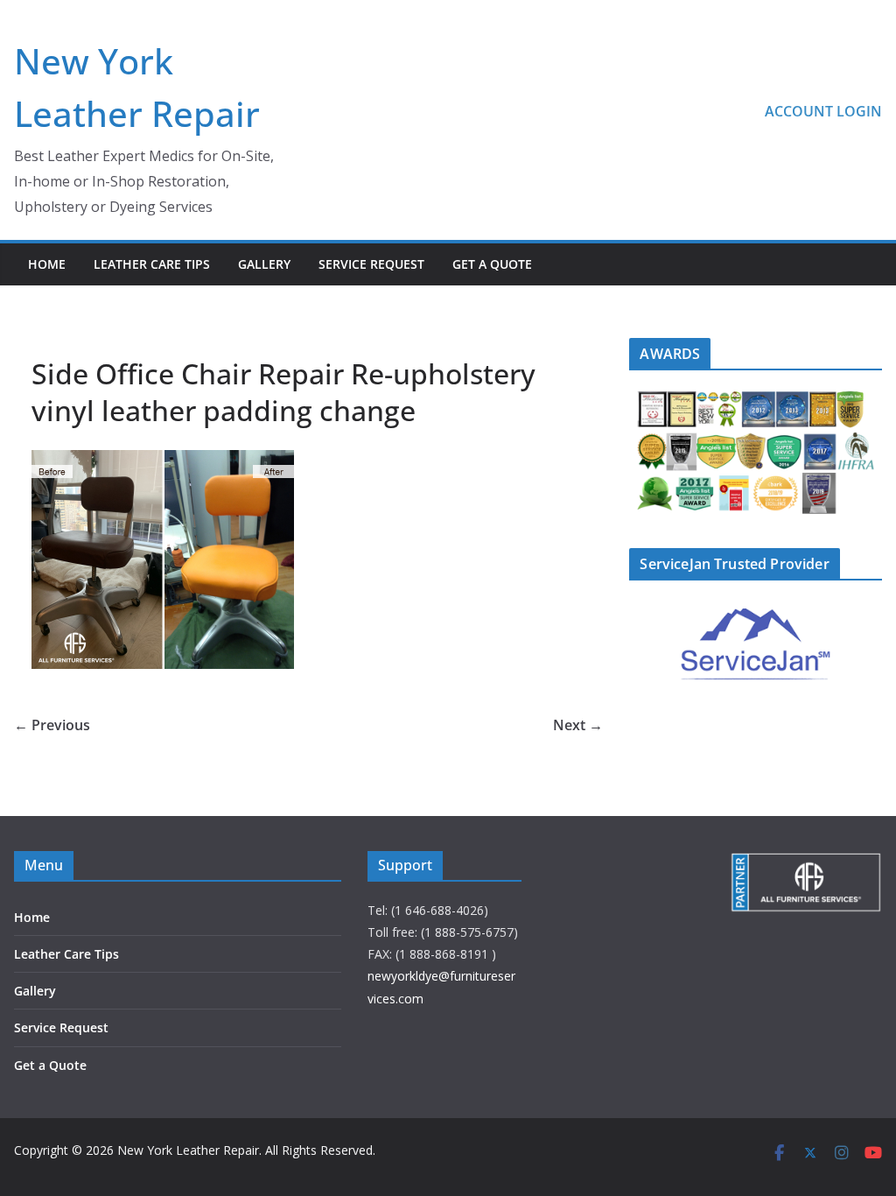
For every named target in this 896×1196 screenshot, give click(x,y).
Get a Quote (492, 264)
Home (47, 264)
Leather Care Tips (152, 264)
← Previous (52, 725)
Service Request (371, 264)
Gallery (264, 264)
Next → (578, 725)
